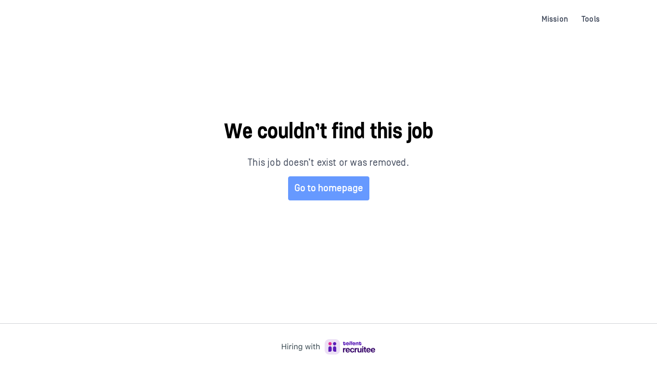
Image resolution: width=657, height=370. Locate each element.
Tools (590, 19)
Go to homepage (328, 188)
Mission (555, 19)
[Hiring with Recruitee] (328, 347)
